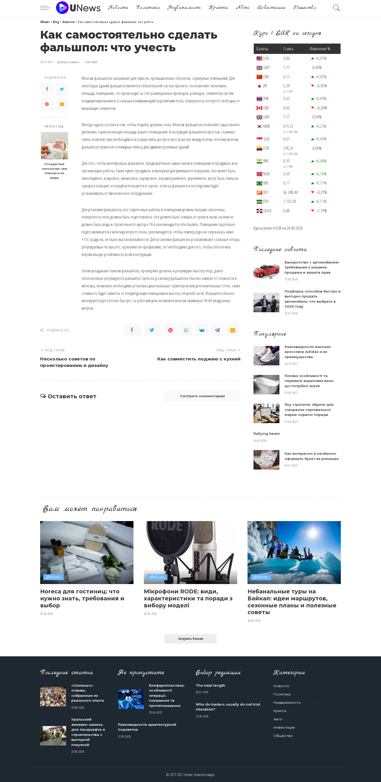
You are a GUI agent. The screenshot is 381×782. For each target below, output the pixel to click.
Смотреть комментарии (202, 396)
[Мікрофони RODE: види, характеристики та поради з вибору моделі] (190, 552)
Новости (53, 577)
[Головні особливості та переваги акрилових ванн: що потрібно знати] (266, 384)
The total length (210, 685)
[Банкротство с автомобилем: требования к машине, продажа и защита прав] (266, 271)
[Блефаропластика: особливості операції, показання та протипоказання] (131, 699)
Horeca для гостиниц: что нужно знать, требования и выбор (82, 598)
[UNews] (78, 8)
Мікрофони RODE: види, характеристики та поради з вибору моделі (188, 598)
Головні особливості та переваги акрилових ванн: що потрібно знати (309, 381)
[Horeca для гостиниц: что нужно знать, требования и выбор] (86, 552)
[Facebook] (47, 89)
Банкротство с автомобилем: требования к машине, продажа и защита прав (312, 267)
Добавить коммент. (68, 62)
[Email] (62, 104)
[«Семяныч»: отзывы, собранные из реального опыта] (53, 696)
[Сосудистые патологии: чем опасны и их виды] (54, 145)
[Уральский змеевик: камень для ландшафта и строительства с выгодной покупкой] (53, 735)
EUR (278, 228)
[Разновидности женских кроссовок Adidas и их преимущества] (266, 355)
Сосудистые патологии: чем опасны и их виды (54, 171)
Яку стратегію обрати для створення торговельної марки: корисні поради (309, 409)
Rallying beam (266, 433)
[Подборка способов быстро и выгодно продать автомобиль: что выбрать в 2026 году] (266, 302)
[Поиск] (337, 8)
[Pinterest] (47, 104)
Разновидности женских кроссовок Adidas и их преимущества (308, 352)
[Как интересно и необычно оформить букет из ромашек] (266, 460)
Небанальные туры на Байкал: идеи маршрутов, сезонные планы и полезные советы (292, 601)
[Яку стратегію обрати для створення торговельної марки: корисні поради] (266, 413)
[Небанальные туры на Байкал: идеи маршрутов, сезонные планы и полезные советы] (294, 552)
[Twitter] (62, 89)
